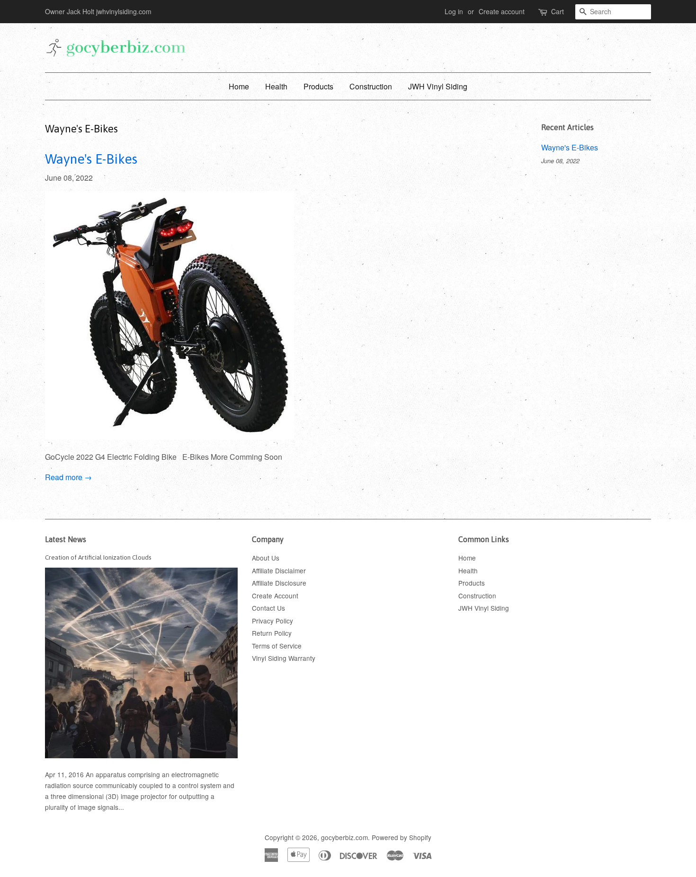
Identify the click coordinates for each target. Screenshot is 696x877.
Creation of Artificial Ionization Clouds (98, 557)
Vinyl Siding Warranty (283, 658)
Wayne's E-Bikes (91, 159)
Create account (502, 11)
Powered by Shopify (401, 837)
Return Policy (272, 633)
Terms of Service (277, 645)
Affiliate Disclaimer (279, 570)
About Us (265, 557)
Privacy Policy (272, 620)
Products (318, 86)
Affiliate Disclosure (279, 583)
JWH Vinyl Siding (437, 86)
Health (276, 86)
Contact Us (268, 608)
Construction (370, 86)
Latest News (65, 539)
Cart (557, 11)
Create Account (275, 595)
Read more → (68, 477)
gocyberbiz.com (344, 837)
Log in (454, 11)
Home (239, 86)
